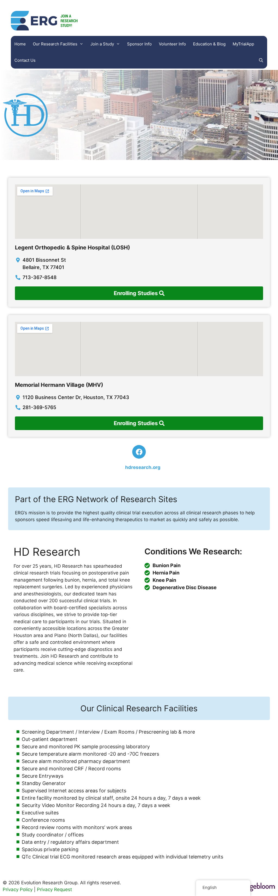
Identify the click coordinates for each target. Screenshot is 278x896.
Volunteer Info (172, 44)
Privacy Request (54, 889)
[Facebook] (139, 452)
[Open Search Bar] (261, 60)
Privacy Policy (18, 889)
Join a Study (102, 44)
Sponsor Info (139, 44)
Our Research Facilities (55, 44)
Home (20, 44)
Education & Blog (209, 44)
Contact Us (25, 60)
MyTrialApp (243, 44)
